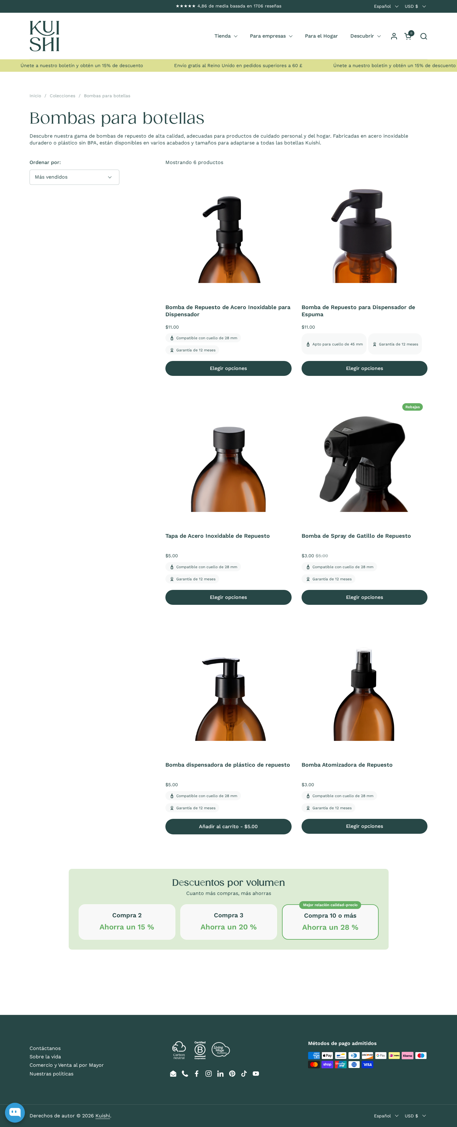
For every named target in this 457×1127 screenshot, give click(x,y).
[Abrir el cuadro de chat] (15, 1113)
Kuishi (102, 1116)
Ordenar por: (45, 162)
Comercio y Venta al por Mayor (67, 1065)
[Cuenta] (394, 36)
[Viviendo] (44, 36)
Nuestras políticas (51, 1074)
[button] (423, 36)
